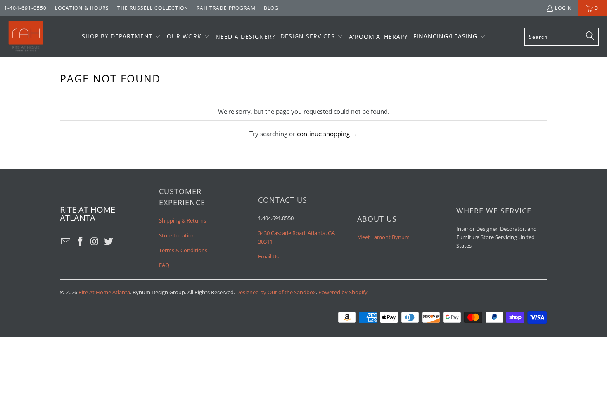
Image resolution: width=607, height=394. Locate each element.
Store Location (177, 235)
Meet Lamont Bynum (383, 237)
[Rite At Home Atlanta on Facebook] (80, 241)
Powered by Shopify (343, 292)
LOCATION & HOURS (82, 8)
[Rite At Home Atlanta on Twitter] (109, 241)
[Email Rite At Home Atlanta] (66, 241)
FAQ (164, 265)
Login (563, 8)
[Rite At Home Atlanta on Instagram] (94, 241)
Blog (271, 8)
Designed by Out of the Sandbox (276, 292)
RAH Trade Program (226, 8)
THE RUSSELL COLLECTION (152, 8)
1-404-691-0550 (25, 8)
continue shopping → (327, 133)
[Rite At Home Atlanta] (25, 37)
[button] (121, 36)
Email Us (268, 256)
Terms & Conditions (183, 250)
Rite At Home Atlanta (104, 292)
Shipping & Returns (182, 220)
